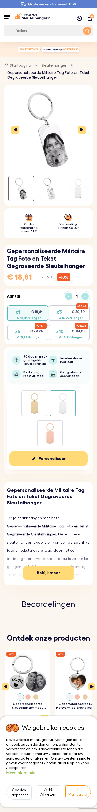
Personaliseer (52, 459)
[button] (7, 16)
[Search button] (87, 31)
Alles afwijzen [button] (48, 791)
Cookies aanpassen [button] (18, 792)
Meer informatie (20, 772)
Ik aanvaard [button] (78, 791)
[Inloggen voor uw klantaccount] (79, 18)
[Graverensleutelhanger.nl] (33, 16)
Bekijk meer (48, 573)
